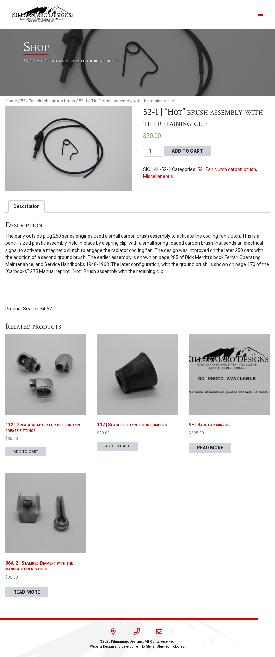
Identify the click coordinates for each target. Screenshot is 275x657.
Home (11, 100)
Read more (210, 447)
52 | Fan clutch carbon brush (48, 100)
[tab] (26, 206)
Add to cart (187, 151)
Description (26, 206)
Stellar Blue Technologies (165, 646)
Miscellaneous (158, 176)
